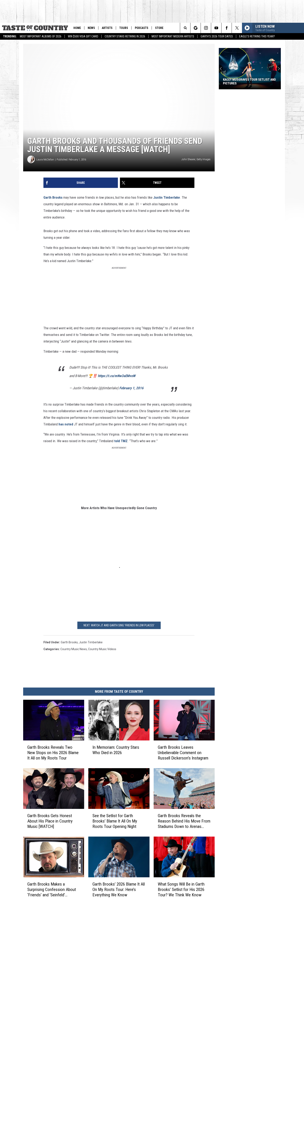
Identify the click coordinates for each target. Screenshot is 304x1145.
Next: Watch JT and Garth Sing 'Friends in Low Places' (119, 625)
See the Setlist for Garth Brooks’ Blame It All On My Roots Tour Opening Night (114, 821)
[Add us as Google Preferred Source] (195, 28)
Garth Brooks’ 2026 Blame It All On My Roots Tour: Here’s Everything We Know (118, 889)
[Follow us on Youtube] (216, 28)
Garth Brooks (52, 197)
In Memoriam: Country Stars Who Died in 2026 (115, 750)
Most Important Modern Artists (173, 36)
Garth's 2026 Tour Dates (217, 36)
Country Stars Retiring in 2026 (125, 36)
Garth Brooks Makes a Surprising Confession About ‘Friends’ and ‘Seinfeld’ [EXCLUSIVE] (51, 889)
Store (159, 28)
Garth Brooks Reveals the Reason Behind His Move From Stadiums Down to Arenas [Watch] (184, 821)
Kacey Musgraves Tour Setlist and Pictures (249, 81)
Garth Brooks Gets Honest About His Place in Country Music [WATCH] (50, 821)
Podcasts (141, 28)
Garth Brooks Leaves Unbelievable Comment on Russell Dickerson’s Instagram (183, 753)
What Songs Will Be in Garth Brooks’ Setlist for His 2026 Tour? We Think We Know (181, 889)
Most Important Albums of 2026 (40, 36)
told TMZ (121, 441)
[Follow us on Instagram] (206, 28)
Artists (107, 28)
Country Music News (73, 649)
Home (77, 28)
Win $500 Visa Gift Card (83, 36)
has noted (66, 424)
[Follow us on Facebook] (226, 28)
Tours (123, 28)
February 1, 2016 (131, 388)
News (91, 28)
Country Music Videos (102, 649)
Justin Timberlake (166, 197)
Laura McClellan (45, 159)
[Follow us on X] (237, 28)
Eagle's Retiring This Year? (257, 36)
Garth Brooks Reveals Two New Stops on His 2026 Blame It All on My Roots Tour (53, 753)
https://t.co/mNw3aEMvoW (116, 376)
